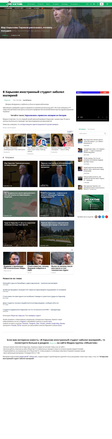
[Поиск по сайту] (97, 4)
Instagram (32, 323)
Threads (42, 323)
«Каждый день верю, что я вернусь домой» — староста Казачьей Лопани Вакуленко (94, 150)
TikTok (19, 325)
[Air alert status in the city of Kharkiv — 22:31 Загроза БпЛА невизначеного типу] (42, 8)
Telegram (23, 321)
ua (91, 4)
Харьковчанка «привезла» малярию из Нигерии (45, 115)
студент (38, 316)
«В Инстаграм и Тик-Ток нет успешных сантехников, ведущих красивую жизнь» (93, 160)
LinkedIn (48, 323)
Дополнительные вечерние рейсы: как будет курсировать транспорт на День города (29, 29)
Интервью (56, 4)
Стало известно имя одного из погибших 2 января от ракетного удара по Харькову (34, 296)
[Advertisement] (56, 51)
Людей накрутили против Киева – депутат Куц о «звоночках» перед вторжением (94, 169)
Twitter (103, 217)
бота (60, 325)
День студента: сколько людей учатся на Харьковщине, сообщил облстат (31, 303)
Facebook (25, 323)
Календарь (64, 4)
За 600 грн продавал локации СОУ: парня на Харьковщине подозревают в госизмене (34, 290)
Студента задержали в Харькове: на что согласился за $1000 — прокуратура (31, 310)
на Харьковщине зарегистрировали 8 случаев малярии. (39, 124)
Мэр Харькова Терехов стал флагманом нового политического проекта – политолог (94, 187)
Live (87, 4)
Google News (55, 323)
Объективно (31, 4)
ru (94, 4)
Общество (5, 35)
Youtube (13, 325)
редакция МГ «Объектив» (28, 357)
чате (50, 321)
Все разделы (74, 4)
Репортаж (41, 4)
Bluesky (62, 323)
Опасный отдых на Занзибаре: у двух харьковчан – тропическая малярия (30, 283)
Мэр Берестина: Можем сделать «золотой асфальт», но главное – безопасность (94, 141)
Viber (37, 323)
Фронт (48, 4)
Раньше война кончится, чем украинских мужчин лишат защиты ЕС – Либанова (94, 178)
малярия (32, 316)
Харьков (21, 316)
